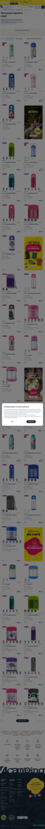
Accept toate (31, 421)
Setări (12, 421)
